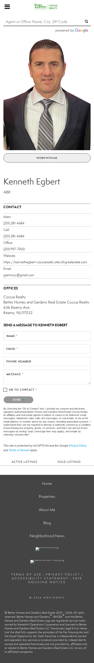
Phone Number (18, 361)
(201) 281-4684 (13, 223)
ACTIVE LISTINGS (24, 461)
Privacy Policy (77, 445)
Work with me (47, 157)
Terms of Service (19, 450)
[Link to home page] (47, 7)
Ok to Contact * (23, 389)
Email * (12, 348)
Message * (14, 374)
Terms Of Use (26, 574)
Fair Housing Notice (55, 580)
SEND (17, 399)
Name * (12, 336)
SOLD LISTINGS (69, 461)
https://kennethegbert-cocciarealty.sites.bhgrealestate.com (45, 262)
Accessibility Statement (40, 578)
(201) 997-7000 (14, 249)
